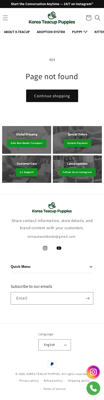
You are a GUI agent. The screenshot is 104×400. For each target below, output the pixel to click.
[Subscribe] (87, 298)
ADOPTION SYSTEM (51, 32)
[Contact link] (93, 372)
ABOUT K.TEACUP (17, 32)
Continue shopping (52, 95)
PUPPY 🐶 (79, 32)
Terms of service (54, 389)
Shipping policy (79, 380)
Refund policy (53, 380)
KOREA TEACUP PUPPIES (43, 374)
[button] (88, 18)
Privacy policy (29, 380)
